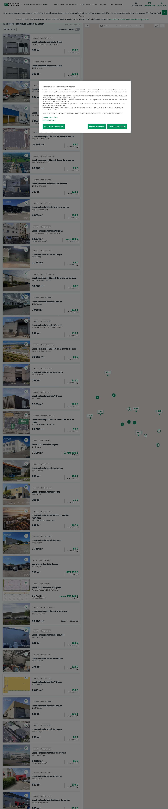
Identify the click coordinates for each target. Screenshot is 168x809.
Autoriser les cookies (117, 126)
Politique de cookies (50, 117)
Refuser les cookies (96, 126)
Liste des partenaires (49, 120)
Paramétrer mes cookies (54, 126)
